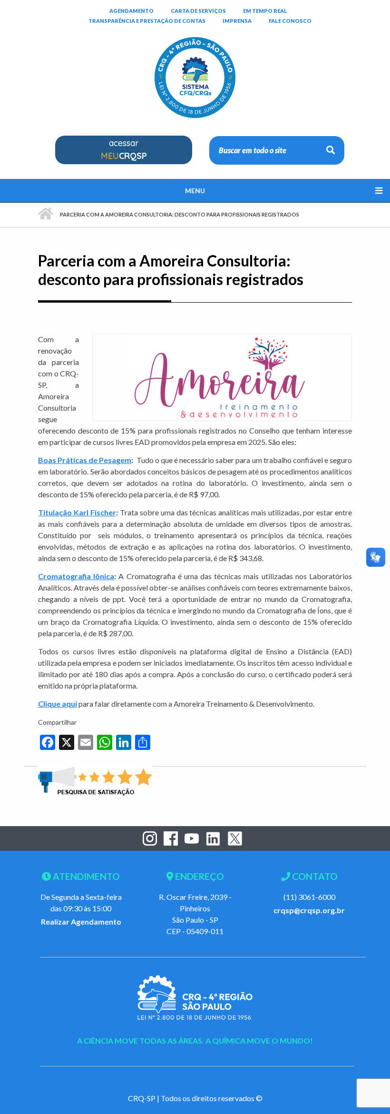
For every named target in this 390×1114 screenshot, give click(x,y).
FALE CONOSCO (290, 20)
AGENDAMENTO (131, 10)
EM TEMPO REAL (265, 10)
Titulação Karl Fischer (77, 512)
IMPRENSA (237, 21)
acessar (124, 149)
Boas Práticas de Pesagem (84, 459)
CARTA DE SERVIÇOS (198, 10)
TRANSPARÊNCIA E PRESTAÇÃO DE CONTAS (146, 20)
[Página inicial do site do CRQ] (195, 62)
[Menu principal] (195, 191)
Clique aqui (57, 703)
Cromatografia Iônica (76, 576)
